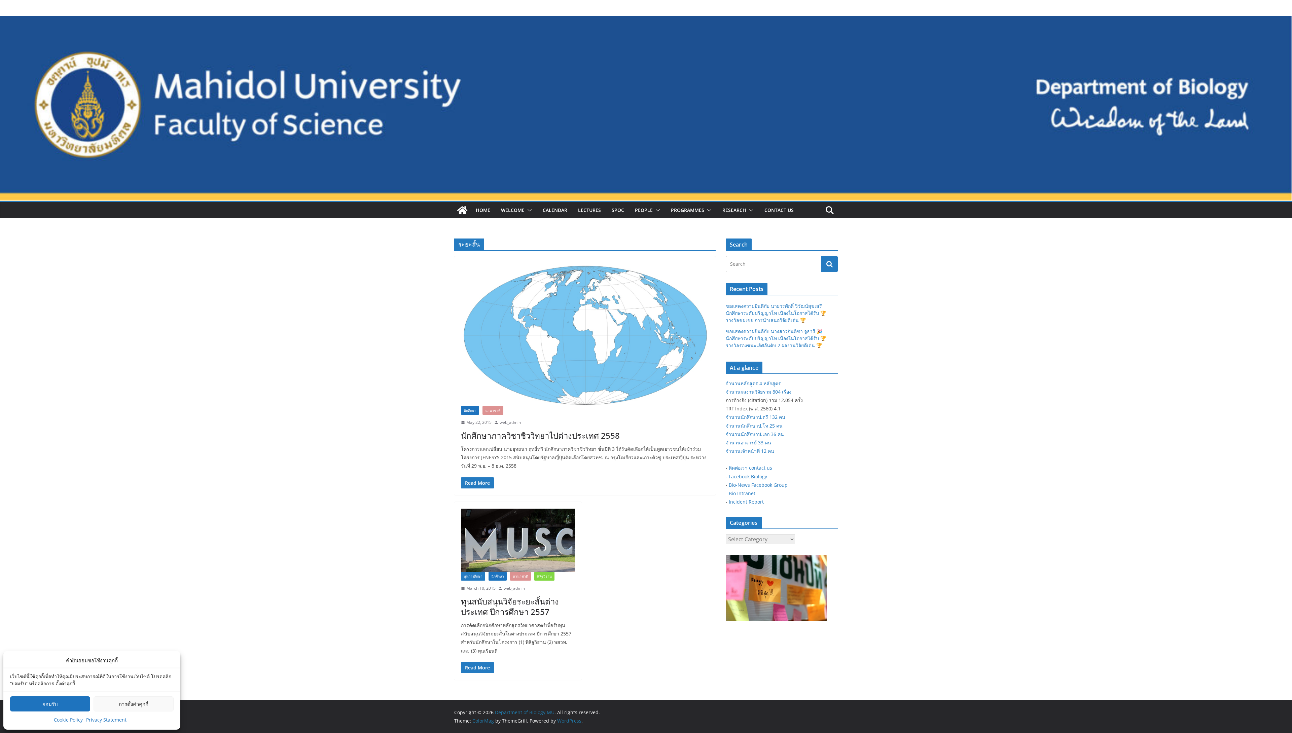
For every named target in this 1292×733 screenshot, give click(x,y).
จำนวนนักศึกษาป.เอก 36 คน (755, 434)
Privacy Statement (106, 720)
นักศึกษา (470, 410)
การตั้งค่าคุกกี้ (133, 704)
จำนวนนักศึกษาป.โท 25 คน (754, 426)
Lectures (589, 210)
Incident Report (746, 502)
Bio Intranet (742, 493)
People (644, 210)
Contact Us (779, 210)
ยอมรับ (50, 704)
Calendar (555, 210)
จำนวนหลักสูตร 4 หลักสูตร (753, 383)
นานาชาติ (493, 410)
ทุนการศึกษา (473, 576)
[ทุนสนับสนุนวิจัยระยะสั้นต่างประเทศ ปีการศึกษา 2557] (518, 540)
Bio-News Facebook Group (758, 485)
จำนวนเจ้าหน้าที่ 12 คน (750, 451)
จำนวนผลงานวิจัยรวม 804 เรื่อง (758, 392)
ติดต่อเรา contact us (750, 468)
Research (734, 210)
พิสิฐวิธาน (544, 576)
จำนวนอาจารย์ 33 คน (748, 442)
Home (483, 210)
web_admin (510, 422)
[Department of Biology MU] (462, 210)
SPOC (618, 210)
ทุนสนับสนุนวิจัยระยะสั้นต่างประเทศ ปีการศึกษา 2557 (510, 606)
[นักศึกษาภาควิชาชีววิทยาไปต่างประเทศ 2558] (585, 334)
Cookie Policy (68, 720)
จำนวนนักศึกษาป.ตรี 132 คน (755, 417)
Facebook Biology (748, 476)
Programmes (687, 210)
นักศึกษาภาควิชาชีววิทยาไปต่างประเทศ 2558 (540, 435)
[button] (528, 210)
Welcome (513, 210)
